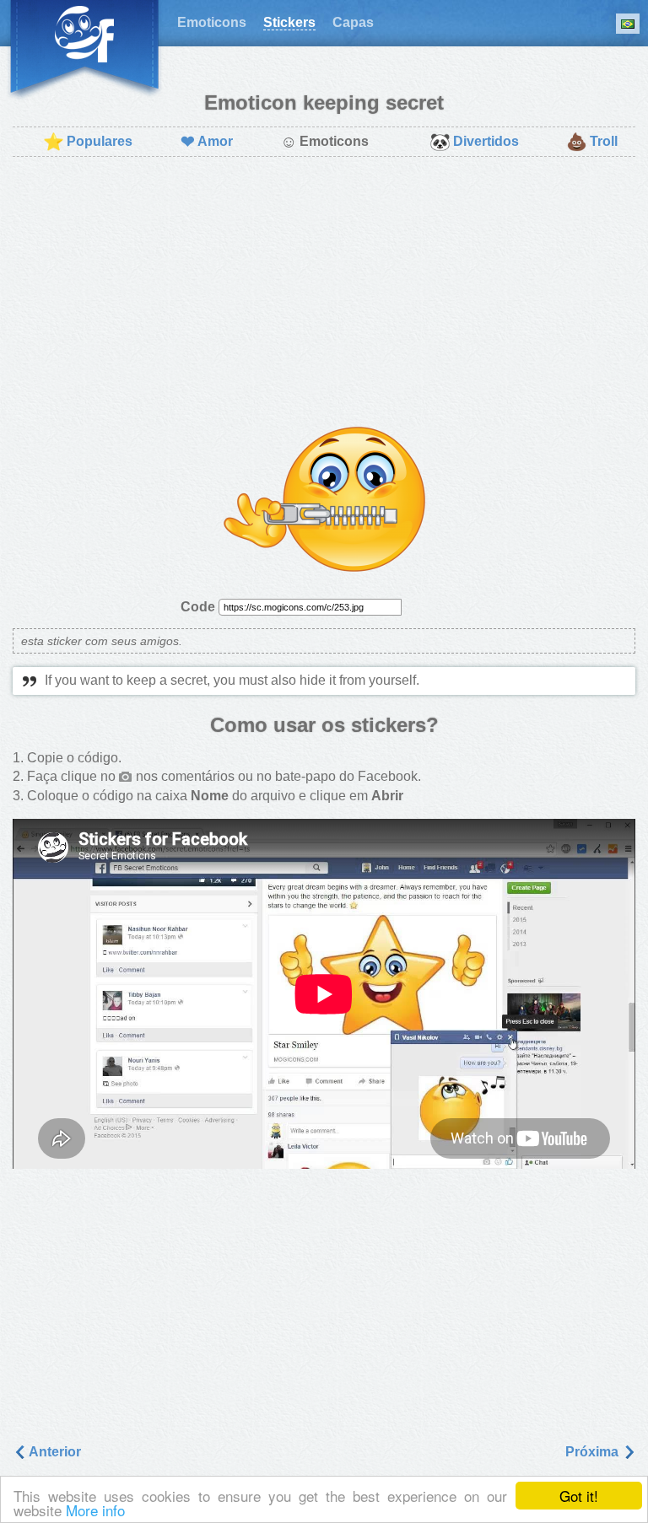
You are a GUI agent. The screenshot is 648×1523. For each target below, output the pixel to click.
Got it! (578, 1495)
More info (95, 1509)
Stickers (289, 22)
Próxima (593, 1452)
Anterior (53, 1452)
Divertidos (474, 141)
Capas (353, 22)
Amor (207, 141)
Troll (592, 141)
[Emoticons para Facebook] (84, 50)
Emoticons (211, 22)
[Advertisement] (324, 292)
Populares (87, 141)
